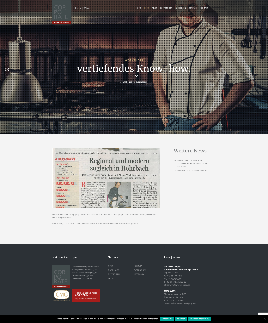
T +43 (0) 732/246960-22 (175, 281)
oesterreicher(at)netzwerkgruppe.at (180, 303)
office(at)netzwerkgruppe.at (177, 285)
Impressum (139, 274)
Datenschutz (140, 270)
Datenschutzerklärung (200, 319)
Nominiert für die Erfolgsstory (192, 171)
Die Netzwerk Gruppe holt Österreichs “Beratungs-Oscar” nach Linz (192, 164)
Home (138, 8)
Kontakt (138, 266)
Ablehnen (181, 319)
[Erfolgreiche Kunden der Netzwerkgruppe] (106, 178)
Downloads (113, 270)
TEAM (154, 8)
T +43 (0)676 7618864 (174, 300)
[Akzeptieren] (264, 318)
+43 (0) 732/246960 (172, 278)
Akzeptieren (167, 319)
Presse (111, 278)
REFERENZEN (181, 8)
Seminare (193, 8)
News (146, 8)
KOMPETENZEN (166, 8)
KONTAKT (204, 8)
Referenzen (114, 274)
